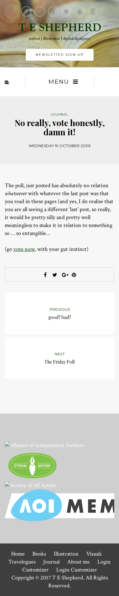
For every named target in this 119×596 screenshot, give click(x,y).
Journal (51, 561)
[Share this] (45, 274)
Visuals (94, 553)
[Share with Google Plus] (64, 274)
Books (39, 553)
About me (78, 561)
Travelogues (22, 561)
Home (18, 553)
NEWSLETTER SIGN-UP (60, 55)
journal (60, 114)
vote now (24, 249)
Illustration (66, 553)
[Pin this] (73, 274)
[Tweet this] (54, 274)
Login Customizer (76, 569)
